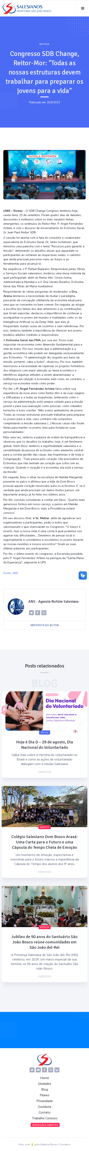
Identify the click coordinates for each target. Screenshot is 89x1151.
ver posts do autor (44, 625)
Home (44, 1078)
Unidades (44, 1084)
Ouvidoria (44, 1107)
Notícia (44, 44)
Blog (44, 1089)
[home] (27, 8)
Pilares (44, 1095)
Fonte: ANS (10, 573)
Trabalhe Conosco (44, 1118)
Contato (45, 1112)
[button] (82, 8)
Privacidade (44, 1101)
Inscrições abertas (45, 1125)
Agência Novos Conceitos (55, 1144)
